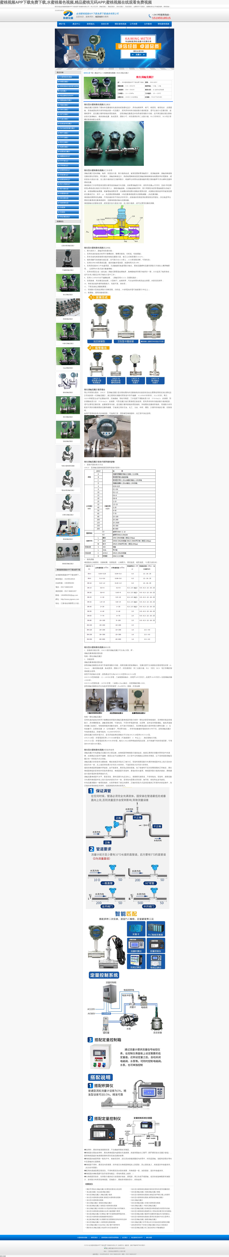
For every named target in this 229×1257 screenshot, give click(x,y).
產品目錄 (60, 72)
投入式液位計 (65, 184)
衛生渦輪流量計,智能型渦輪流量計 (99, 1203)
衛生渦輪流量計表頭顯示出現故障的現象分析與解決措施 (107, 1208)
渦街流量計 (64, 110)
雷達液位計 (64, 175)
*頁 (92, 73)
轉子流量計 (64, 133)
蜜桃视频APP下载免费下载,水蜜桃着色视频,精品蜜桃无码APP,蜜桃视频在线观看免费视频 (76, 2)
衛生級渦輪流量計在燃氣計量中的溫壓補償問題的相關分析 (108, 1214)
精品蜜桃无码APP (66, 96)
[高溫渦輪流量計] (68, 536)
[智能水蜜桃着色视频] (68, 462)
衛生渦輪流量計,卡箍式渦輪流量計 (144, 1206)
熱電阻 (62, 212)
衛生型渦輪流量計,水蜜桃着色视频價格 (101, 1222)
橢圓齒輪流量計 (66, 100)
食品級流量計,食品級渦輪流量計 (98, 1192)
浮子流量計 (64, 137)
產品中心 (76, 24)
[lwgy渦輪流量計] (68, 364)
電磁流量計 (64, 105)
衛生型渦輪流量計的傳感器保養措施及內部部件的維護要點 (153, 1208)
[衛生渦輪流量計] (68, 291)
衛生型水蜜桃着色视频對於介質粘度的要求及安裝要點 (151, 1211)
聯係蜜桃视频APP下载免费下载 (68, 570)
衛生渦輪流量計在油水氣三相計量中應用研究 (103, 1225)
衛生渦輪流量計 (137, 1200)
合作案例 (148, 24)
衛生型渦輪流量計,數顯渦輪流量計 (144, 1219)
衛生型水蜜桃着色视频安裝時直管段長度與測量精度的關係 (153, 1189)
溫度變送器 (64, 203)
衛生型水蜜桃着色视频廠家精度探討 (100, 1217)
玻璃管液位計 (65, 170)
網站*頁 (62, 24)
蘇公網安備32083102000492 (115, 1248)
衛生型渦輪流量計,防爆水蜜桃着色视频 (145, 1203)
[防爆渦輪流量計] (68, 316)
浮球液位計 (64, 165)
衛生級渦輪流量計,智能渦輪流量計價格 (145, 1192)
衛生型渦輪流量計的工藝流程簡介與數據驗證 (148, 1228)
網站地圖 (149, 1237)
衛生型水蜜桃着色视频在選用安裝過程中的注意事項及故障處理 (154, 1217)
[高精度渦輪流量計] (68, 560)
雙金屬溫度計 (65, 217)
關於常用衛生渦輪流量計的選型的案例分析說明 (104, 1189)
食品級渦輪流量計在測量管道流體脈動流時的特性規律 (107, 1219)
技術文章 (105, 24)
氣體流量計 (64, 147)
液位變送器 (64, 198)
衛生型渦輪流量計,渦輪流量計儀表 (99, 1195)
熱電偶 (62, 207)
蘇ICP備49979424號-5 (137, 1245)
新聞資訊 (90, 24)
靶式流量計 (64, 142)
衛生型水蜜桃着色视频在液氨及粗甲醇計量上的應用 (150, 1195)
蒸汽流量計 (64, 114)
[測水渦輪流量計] (68, 413)
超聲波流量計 (65, 151)
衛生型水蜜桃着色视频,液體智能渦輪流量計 (147, 1197)
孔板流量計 (64, 119)
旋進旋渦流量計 (66, 123)
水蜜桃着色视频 (66, 77)
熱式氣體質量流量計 (67, 128)
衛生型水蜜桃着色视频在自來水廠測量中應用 (103, 1211)
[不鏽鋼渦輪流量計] (68, 267)
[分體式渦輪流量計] (68, 511)
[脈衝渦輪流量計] (68, 389)
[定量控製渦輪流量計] (68, 242)
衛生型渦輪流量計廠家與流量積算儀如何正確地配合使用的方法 (154, 1214)
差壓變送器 (64, 193)
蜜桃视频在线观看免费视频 (110, 1237)
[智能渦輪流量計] (68, 438)
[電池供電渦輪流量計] (68, 487)
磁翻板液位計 (65, 156)
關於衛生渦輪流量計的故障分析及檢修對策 (102, 1228)
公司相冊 (133, 24)
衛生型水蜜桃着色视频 (95, 1200)
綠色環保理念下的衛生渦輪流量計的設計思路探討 (149, 1225)
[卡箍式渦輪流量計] (68, 340)
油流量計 (63, 91)
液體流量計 (64, 82)
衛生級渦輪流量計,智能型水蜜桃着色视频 (102, 1206)
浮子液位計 (64, 161)
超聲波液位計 (65, 179)
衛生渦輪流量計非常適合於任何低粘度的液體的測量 (150, 1222)
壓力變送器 (64, 189)
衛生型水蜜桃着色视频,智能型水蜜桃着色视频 (103, 1197)
